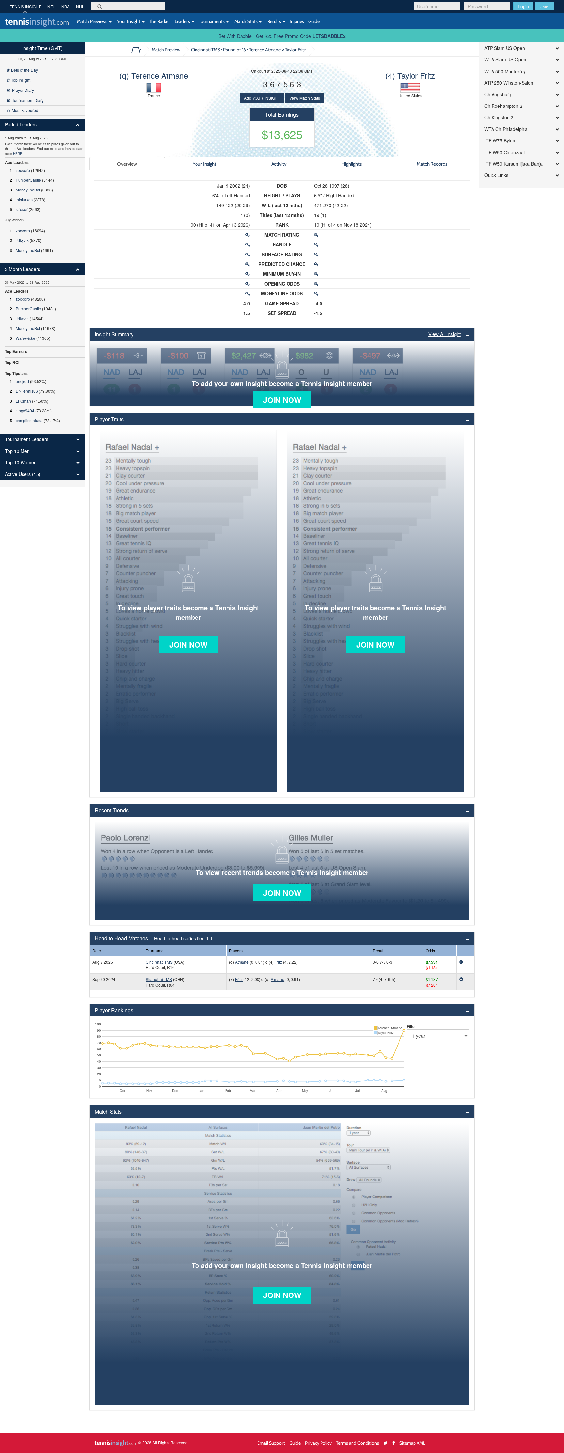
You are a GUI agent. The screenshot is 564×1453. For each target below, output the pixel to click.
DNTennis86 (27, 391)
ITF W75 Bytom (500, 140)
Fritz (278, 962)
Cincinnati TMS (159, 962)
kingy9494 (25, 410)
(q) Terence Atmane (153, 75)
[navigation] (42, 264)
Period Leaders (21, 124)
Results (274, 21)
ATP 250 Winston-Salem (509, 82)
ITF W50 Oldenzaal (504, 152)
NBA (65, 6)
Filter (411, 1026)
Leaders (183, 21)
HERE (17, 153)
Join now (282, 399)
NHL (80, 6)
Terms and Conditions (357, 1442)
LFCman (23, 401)
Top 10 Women (21, 462)
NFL (51, 6)
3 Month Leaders (22, 269)
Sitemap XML (412, 1442)
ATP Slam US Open (504, 48)
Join (544, 7)
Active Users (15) (22, 474)
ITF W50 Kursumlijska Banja (513, 163)
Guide (314, 21)
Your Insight (128, 21)
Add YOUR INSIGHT (262, 98)
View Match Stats (305, 98)
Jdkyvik (22, 240)
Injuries (297, 21)
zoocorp (23, 170)
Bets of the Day (24, 70)
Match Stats (245, 21)
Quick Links (496, 175)
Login (523, 6)
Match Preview (166, 49)
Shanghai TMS (159, 979)
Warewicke (25, 338)
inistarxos (24, 199)
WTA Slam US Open (505, 59)
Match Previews (92, 21)
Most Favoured (24, 110)
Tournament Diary (27, 100)
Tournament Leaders (26, 439)
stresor (22, 209)
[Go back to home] (138, 49)
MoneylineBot (28, 189)
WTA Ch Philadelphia (506, 129)
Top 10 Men (17, 451)
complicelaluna (29, 420)
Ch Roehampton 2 (503, 106)
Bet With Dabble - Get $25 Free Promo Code (282, 36)
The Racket (159, 21)
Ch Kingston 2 (498, 117)
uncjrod (22, 381)
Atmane (242, 962)
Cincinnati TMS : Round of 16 (248, 49)
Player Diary (22, 90)
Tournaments (212, 21)
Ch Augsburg (497, 94)
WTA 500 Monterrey (505, 71)
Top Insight (20, 80)
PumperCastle (28, 180)
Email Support (271, 1442)
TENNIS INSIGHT (25, 6)
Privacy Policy (318, 1442)
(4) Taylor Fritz (410, 75)
